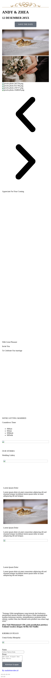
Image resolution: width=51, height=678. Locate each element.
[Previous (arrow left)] (2, 676)
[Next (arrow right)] (4, 676)
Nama (4, 650)
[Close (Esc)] (9, 674)
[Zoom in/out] (2, 674)
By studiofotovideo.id (10, 670)
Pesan (4, 654)
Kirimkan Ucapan (12, 664)
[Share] (7, 674)
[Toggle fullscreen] (4, 674)
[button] (25, 114)
